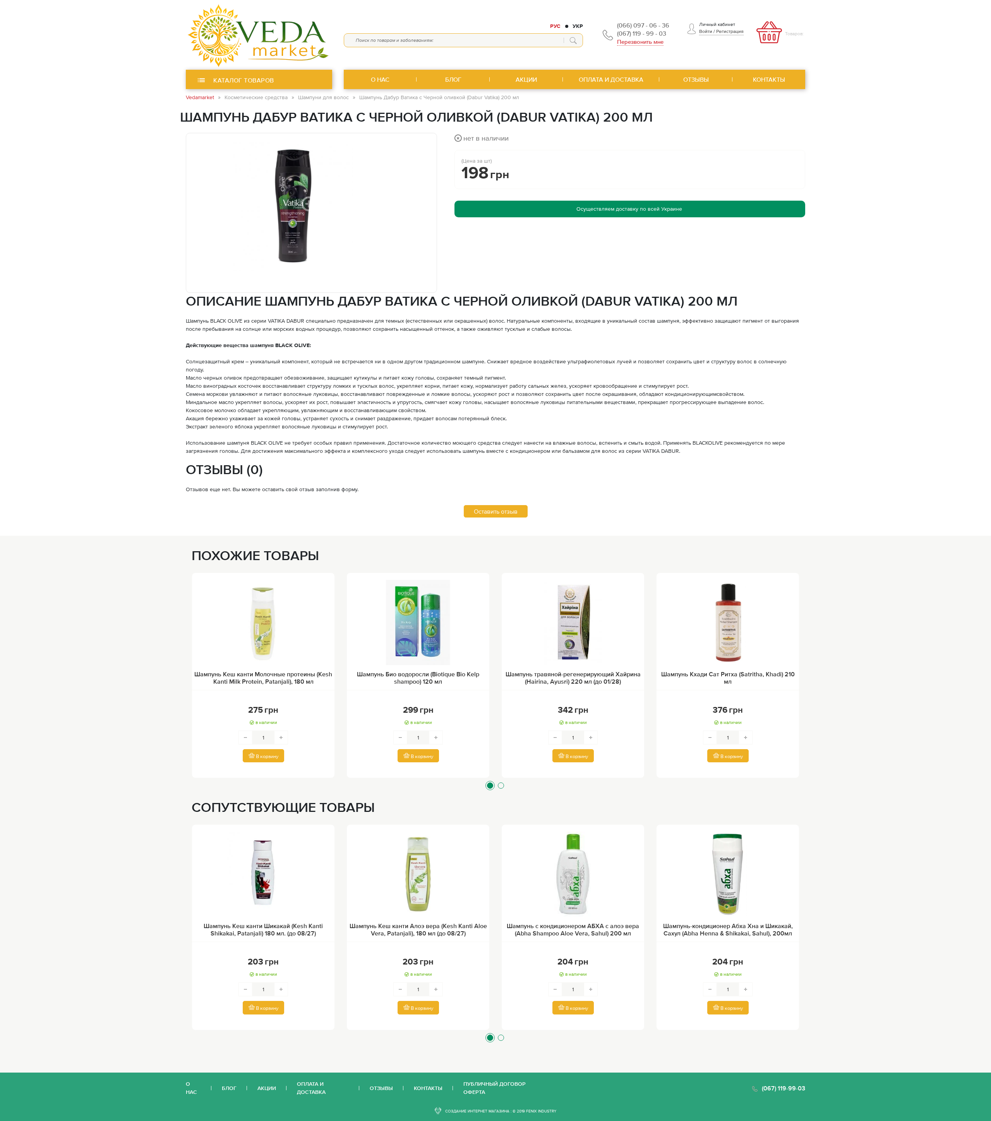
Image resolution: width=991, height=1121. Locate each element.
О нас (191, 1088)
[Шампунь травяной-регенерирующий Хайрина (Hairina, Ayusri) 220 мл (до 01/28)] (573, 622)
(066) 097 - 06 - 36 (643, 25)
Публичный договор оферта (494, 1088)
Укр (578, 26)
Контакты (428, 1088)
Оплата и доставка (311, 1088)
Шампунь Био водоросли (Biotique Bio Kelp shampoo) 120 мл (418, 678)
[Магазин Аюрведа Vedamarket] (259, 35)
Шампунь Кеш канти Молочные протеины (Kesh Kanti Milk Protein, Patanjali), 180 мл (263, 678)
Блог (229, 1088)
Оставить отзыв (496, 511)
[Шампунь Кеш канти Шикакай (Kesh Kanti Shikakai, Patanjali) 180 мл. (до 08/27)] (263, 874)
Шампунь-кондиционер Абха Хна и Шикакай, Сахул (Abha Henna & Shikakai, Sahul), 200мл (728, 929)
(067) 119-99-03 (783, 1088)
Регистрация (730, 31)
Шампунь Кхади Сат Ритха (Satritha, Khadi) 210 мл (728, 678)
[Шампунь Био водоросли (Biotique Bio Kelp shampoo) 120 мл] (418, 622)
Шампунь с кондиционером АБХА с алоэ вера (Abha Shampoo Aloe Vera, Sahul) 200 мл (573, 929)
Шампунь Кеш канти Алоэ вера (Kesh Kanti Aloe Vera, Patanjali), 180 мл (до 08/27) (418, 929)
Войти (705, 31)
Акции (266, 1088)
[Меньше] (245, 737)
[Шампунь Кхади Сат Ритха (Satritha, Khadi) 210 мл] (728, 622)
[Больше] (281, 737)
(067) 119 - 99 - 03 (641, 33)
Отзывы (381, 1088)
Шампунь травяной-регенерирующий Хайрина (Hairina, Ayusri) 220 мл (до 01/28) (573, 678)
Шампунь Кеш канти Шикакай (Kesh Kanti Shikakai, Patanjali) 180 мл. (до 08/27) (263, 929)
